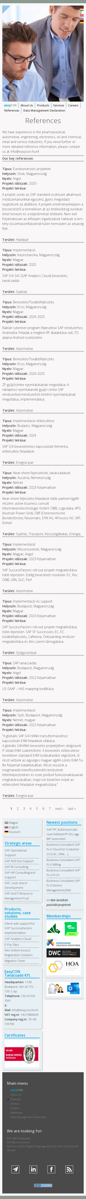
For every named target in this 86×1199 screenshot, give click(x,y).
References (11, 110)
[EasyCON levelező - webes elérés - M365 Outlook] (73, 993)
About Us (26, 105)
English (13, 827)
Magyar (13, 823)
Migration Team (15, 961)
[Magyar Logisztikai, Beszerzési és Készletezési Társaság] (54, 935)
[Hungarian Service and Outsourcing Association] (63, 972)
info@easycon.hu (24, 151)
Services (58, 105)
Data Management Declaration (44, 110)
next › (59, 808)
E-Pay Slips (12, 945)
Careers (73, 105)
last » (72, 808)
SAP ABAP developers (19, 1138)
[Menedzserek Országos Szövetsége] (63, 945)
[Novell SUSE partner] (71, 936)
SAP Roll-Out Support (19, 861)
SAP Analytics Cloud (18, 939)
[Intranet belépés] (56, 993)
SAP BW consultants (18, 1142)
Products (43, 105)
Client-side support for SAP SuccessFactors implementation (20, 928)
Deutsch (14, 832)
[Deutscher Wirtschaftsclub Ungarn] (63, 956)
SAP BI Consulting (16, 867)
